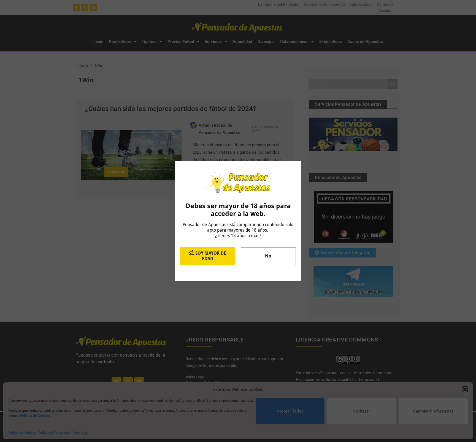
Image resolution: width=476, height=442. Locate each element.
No (268, 256)
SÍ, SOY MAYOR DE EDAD (207, 256)
